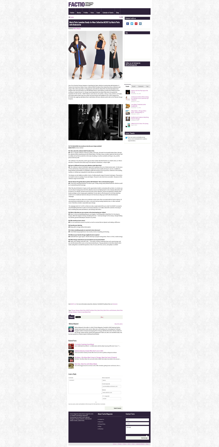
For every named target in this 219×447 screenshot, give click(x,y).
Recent (133, 86)
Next (120, 17)
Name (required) (106, 377)
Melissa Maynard (77, 28)
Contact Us (101, 419)
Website (104, 390)
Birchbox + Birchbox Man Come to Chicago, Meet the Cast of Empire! (96, 357)
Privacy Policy (102, 424)
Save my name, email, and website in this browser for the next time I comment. (86, 404)
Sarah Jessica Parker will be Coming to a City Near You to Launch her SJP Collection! (140, 98)
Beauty (79, 12)
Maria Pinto (100, 310)
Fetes (92, 12)
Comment (70, 377)
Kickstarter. (115, 304)
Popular (127, 86)
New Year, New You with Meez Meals (86, 364)
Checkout (101, 428)
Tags (147, 86)
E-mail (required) (106, 384)
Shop (117, 12)
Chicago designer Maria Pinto (78, 310)
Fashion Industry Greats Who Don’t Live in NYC (89, 351)
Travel (98, 12)
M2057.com (73, 304)
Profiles (86, 12)
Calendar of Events (108, 12)
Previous (72, 17)
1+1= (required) (105, 396)
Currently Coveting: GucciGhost (84, 344)
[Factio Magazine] (81, 6)
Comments (140, 86)
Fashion (72, 12)
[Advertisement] (138, 46)
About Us (101, 421)
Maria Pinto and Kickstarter (110, 310)
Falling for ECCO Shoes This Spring (139, 123)
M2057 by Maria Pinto (91, 310)
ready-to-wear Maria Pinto (84, 312)
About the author (119, 324)
